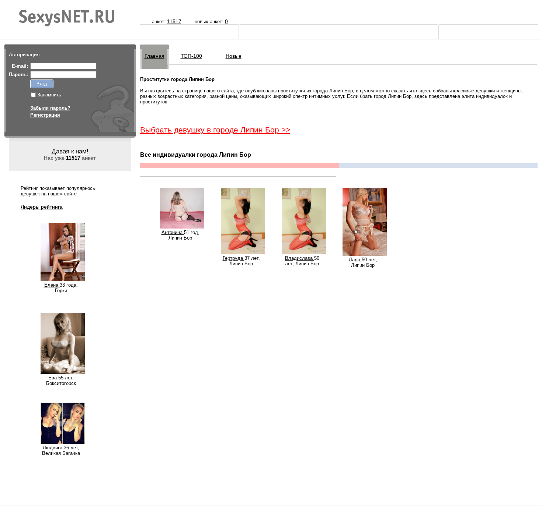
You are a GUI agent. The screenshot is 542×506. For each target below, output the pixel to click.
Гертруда (233, 258)
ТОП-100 (191, 56)
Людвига (53, 447)
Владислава (299, 258)
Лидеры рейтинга (42, 207)
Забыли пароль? (50, 108)
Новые (234, 56)
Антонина (172, 232)
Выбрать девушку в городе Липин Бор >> (215, 129)
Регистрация (45, 115)
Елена (52, 285)
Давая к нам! (70, 151)
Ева (53, 378)
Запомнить (49, 95)
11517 (174, 21)
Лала (355, 259)
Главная (154, 56)
